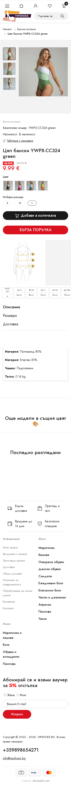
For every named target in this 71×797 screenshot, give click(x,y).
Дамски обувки (49, 569)
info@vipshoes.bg (14, 758)
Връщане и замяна (15, 554)
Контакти (8, 608)
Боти (6, 644)
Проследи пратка (14, 561)
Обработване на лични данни (17, 593)
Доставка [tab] (10, 324)
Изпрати (17, 714)
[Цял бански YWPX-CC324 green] (43, 71)
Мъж (22, 695)
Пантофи (44, 611)
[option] (9, 54)
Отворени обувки (51, 562)
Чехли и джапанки (52, 597)
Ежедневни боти (50, 583)
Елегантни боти (49, 590)
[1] (62, 16)
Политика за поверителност (12, 582)
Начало (7, 29)
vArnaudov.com (41, 781)
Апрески (44, 604)
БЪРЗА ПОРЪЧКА (35, 230)
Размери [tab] (10, 315)
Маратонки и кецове (12, 635)
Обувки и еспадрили (11, 654)
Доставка (9, 567)
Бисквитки (9, 602)
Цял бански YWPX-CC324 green (28, 34)
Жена (10, 695)
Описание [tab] (11, 307)
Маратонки (46, 547)
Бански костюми (26, 29)
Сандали (45, 576)
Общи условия (12, 574)
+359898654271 (21, 749)
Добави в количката (38, 215)
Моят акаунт (10, 547)
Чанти (42, 618)
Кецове (43, 554)
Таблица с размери (20, 141)
